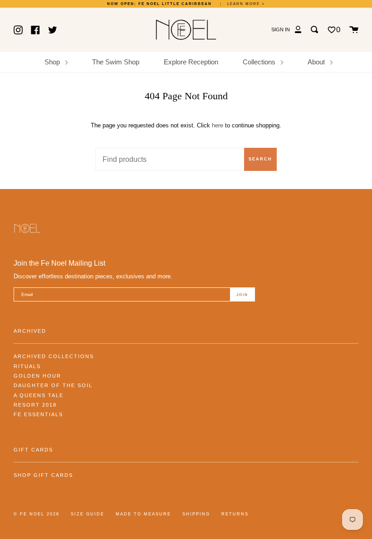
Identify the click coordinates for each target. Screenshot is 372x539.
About (317, 62)
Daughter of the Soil (53, 385)
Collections (260, 62)
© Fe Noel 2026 (36, 514)
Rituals (27, 366)
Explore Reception (191, 62)
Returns (235, 514)
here (217, 125)
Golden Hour (37, 376)
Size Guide (87, 514)
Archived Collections (54, 356)
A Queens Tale (39, 395)
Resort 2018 (35, 405)
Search (260, 159)
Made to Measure (143, 514)
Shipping (196, 514)
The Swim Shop (115, 62)
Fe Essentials (38, 414)
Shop (53, 62)
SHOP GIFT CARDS (43, 475)
